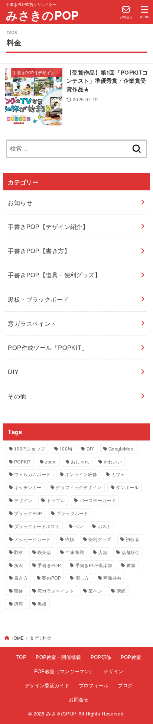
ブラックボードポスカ (37, 526)
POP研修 (101, 657)
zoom (50, 461)
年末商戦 (75, 552)
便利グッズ (99, 539)
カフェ (118, 474)
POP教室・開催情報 (58, 657)
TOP (21, 657)
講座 (18, 603)
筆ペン (95, 590)
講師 (121, 590)
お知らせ (20, 202)
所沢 (18, 565)
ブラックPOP (28, 513)
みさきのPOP (42, 15)
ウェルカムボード (32, 474)
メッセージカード (32, 539)
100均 (65, 448)
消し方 (82, 577)
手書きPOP (49, 565)
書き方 (21, 577)
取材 (18, 552)
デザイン (23, 500)
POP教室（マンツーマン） (64, 671)
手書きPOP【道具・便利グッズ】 (54, 274)
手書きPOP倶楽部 (94, 565)
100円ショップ (29, 448)
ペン (79, 526)
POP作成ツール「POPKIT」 (48, 347)
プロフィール (93, 685)
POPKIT (22, 461)
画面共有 (112, 577)
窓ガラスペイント (32, 323)
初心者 (132, 539)
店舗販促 (131, 552)
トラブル (56, 500)
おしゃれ (80, 461)
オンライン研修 (81, 474)
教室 (131, 565)
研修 (18, 590)
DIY (13, 371)
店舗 (102, 552)
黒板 (42, 603)
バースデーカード (97, 500)
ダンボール (127, 487)
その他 (17, 396)
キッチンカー (28, 487)
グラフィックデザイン (78, 487)
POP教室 (131, 657)
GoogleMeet (121, 448)
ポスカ (104, 526)
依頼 (69, 539)
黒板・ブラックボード (38, 299)
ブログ (125, 685)
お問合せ (78, 699)
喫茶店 (44, 552)
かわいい (113, 461)
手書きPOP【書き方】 (39, 250)
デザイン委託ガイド (47, 685)
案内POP (51, 577)
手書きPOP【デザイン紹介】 (48, 226)
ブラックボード (72, 513)
